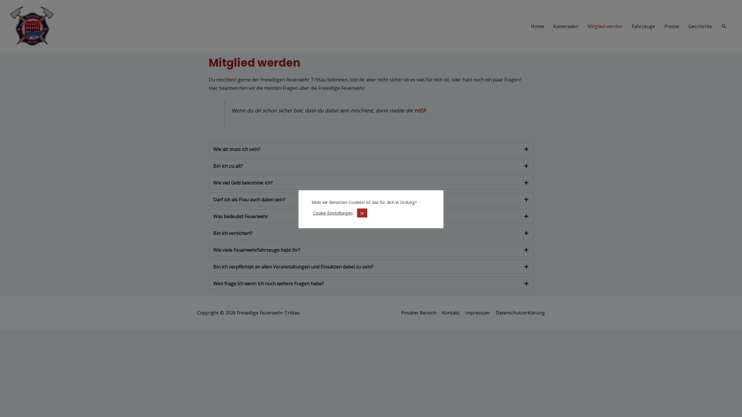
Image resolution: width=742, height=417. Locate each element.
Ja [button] (362, 212)
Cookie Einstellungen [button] (333, 212)
